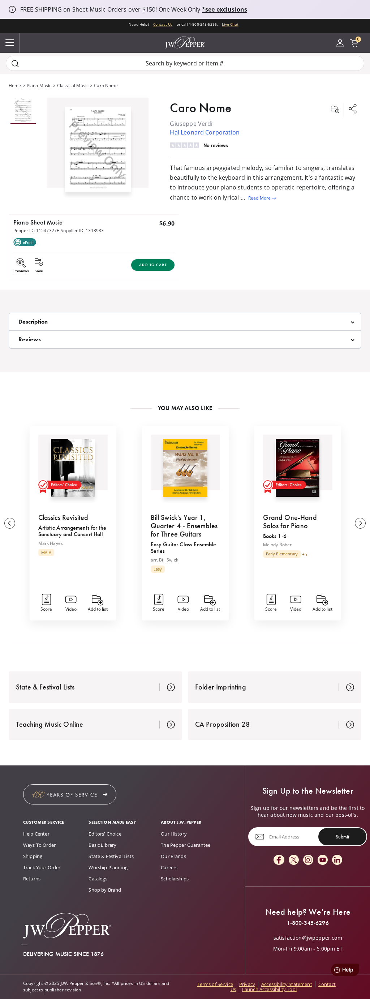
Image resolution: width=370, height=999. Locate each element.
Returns (31, 878)
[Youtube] (323, 860)
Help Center (36, 834)
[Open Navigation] (10, 43)
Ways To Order (39, 845)
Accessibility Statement (286, 984)
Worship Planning (108, 867)
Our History (174, 834)
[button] (98, 148)
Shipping (32, 856)
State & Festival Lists (111, 856)
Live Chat (230, 24)
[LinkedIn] (337, 860)
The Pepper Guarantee (185, 845)
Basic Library (102, 845)
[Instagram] (308, 860)
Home (15, 85)
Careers (169, 867)
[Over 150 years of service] (69, 794)
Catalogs (98, 878)
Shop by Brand (105, 890)
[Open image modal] (98, 152)
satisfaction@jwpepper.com (308, 938)
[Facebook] (279, 860)
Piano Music (39, 85)
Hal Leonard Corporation (205, 132)
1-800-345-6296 (308, 923)
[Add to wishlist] (335, 109)
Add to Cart (153, 264)
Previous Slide (9, 523)
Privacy (247, 984)
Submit (342, 836)
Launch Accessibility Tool (269, 989)
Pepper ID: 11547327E (36, 230)
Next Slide (360, 523)
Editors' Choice (105, 834)
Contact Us (163, 24)
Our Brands (173, 856)
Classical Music (73, 85)
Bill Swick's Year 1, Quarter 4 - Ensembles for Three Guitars (184, 526)
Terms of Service (215, 984)
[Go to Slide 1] (23, 111)
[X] (294, 860)
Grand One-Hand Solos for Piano (290, 521)
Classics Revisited (63, 517)
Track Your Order (42, 867)
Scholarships (175, 878)
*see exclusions (224, 9)
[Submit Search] (15, 63)
